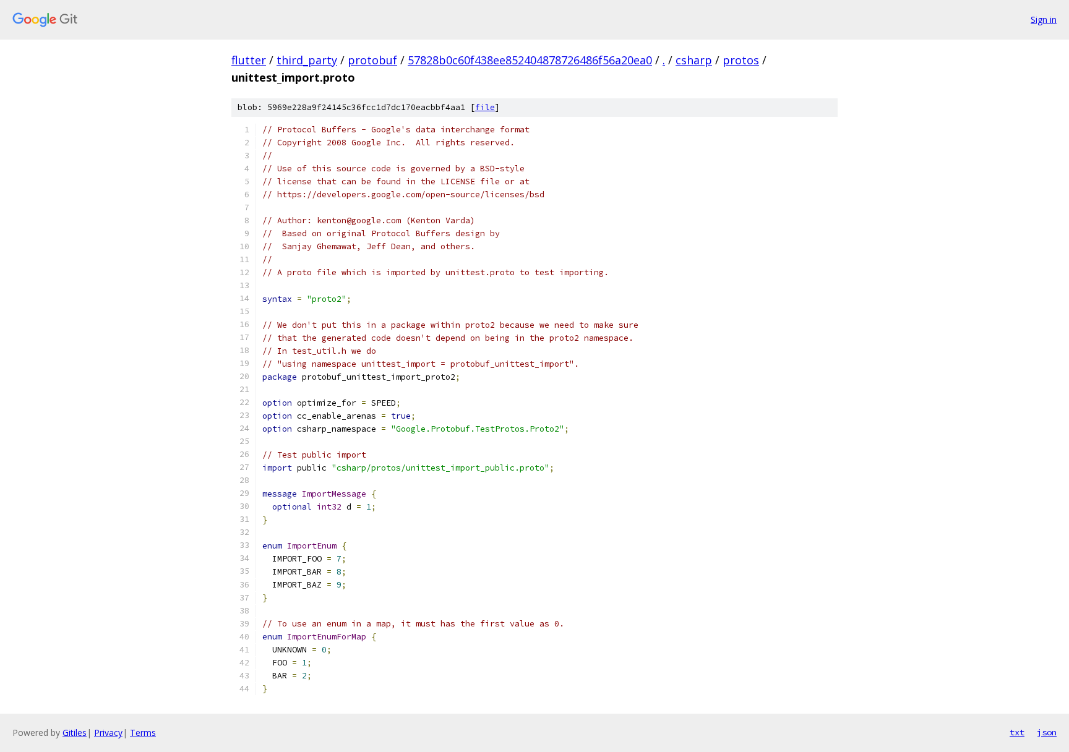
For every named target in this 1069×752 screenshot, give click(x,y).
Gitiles (74, 732)
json (1047, 732)
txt (1017, 732)
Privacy (108, 732)
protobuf (372, 60)
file (485, 107)
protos (741, 60)
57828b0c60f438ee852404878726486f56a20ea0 (530, 60)
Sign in (1044, 19)
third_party (307, 60)
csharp (694, 60)
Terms (143, 732)
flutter (248, 60)
